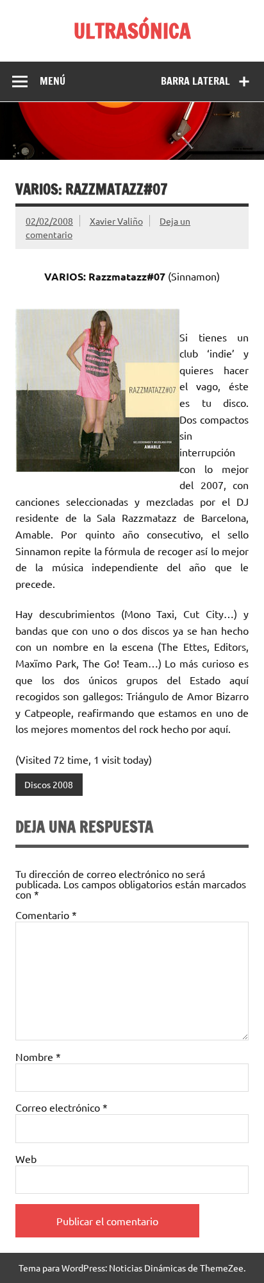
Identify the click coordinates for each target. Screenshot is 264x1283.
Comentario (46, 914)
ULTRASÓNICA (132, 31)
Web (26, 1158)
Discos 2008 (48, 784)
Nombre (38, 1056)
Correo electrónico (61, 1107)
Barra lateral (195, 81)
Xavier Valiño (116, 221)
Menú (52, 81)
